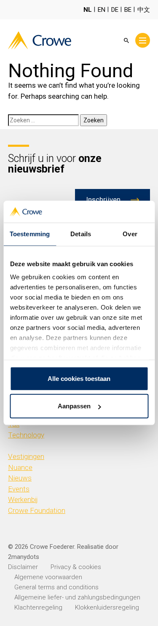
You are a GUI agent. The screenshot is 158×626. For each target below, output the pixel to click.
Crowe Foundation (36, 510)
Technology (26, 435)
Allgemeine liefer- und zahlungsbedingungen (77, 597)
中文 (143, 9)
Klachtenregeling (38, 607)
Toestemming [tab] (30, 233)
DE (114, 9)
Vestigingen (26, 456)
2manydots (23, 557)
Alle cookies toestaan (79, 378)
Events (18, 489)
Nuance (20, 467)
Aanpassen (74, 406)
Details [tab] (80, 233)
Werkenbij (23, 499)
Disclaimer (23, 567)
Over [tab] (130, 233)
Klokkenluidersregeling (107, 607)
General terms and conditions (56, 587)
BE (127, 9)
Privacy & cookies (76, 567)
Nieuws (20, 478)
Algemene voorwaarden (48, 577)
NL (87, 9)
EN (101, 9)
